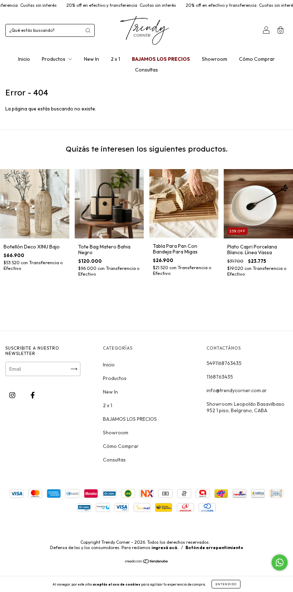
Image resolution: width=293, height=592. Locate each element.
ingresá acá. (165, 547)
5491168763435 (224, 363)
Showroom (214, 59)
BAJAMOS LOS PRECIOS (161, 59)
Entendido (226, 584)
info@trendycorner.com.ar (237, 390)
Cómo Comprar (257, 59)
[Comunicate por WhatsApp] (280, 562)
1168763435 (220, 377)
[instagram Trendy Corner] (12, 395)
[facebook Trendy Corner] (33, 395)
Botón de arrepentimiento (214, 547)
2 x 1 (115, 59)
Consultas (146, 69)
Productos (54, 59)
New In (91, 59)
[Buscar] (88, 30)
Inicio (24, 59)
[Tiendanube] (146, 562)
